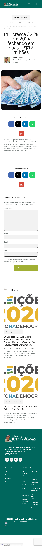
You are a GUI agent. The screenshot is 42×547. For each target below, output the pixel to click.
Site (5, 250)
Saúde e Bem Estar (33, 496)
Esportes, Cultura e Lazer (25, 501)
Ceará (24, 481)
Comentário (8, 208)
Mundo (24, 488)
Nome (6, 233)
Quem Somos (9, 474)
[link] (21, 311)
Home (11, 22)
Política (24, 492)
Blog (19, 22)
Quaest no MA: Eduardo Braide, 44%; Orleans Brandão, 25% (20, 408)
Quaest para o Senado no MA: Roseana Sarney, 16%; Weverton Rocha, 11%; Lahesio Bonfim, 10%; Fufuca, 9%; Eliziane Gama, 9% (19, 340)
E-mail (6, 242)
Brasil (28, 22)
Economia (25, 495)
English (7, 545)
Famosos (34, 471)
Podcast (33, 508)
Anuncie (8, 478)
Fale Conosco (9, 482)
